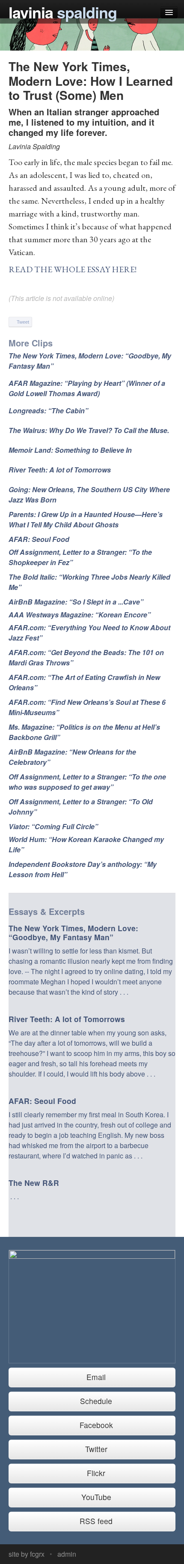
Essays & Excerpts (47, 911)
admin (66, 1554)
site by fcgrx (27, 1554)
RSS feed (95, 1521)
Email (95, 1377)
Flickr (95, 1473)
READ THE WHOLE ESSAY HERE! (73, 269)
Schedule (95, 1401)
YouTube (95, 1497)
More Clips (31, 343)
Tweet (22, 322)
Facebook (95, 1425)
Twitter (95, 1449)
